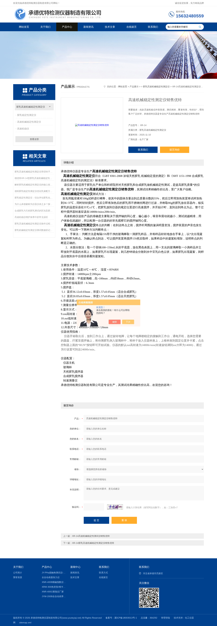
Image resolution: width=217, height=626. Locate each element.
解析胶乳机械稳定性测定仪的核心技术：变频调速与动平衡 (34, 184)
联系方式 (103, 572)
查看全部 (34, 139)
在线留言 (131, 27)
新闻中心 (75, 567)
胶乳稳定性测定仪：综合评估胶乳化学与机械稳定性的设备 (34, 197)
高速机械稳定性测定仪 (29, 121)
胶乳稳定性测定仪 (26, 115)
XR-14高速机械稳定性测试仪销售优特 (91, 536)
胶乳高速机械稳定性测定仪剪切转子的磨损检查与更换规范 (34, 171)
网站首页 (24, 27)
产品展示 (134, 86)
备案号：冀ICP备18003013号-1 (121, 617)
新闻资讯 (88, 27)
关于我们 (45, 27)
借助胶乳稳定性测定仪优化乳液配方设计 (34, 191)
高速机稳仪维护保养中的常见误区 (31, 217)
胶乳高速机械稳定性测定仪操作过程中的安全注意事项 (34, 223)
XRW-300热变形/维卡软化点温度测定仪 (54, 587)
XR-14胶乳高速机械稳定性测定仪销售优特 (93, 543)
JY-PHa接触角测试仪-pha (54, 572)
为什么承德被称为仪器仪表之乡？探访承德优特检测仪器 (34, 204)
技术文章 (110, 27)
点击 (50, 106)
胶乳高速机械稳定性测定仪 (30, 106)
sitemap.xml (25, 622)
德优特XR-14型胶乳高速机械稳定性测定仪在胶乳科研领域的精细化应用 (34, 178)
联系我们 (153, 27)
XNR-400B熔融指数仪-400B (54, 582)
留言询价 (175, 149)
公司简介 (17, 572)
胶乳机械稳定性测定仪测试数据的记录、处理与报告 (34, 230)
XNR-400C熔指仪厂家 (53, 591)
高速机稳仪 (23, 128)
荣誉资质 (17, 577)
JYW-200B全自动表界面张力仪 (54, 596)
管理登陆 (165, 617)
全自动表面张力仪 (51, 577)
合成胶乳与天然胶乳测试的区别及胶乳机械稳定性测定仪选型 (34, 210)
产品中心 (67, 27)
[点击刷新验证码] (115, 507)
